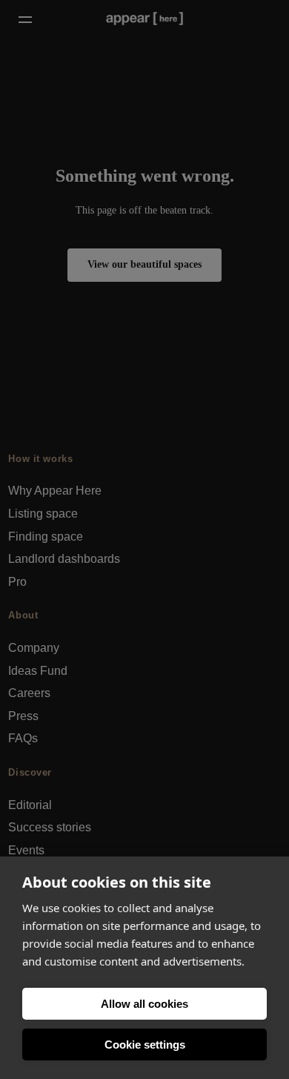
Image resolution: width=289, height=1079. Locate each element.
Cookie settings (144, 1044)
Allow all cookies (144, 1003)
